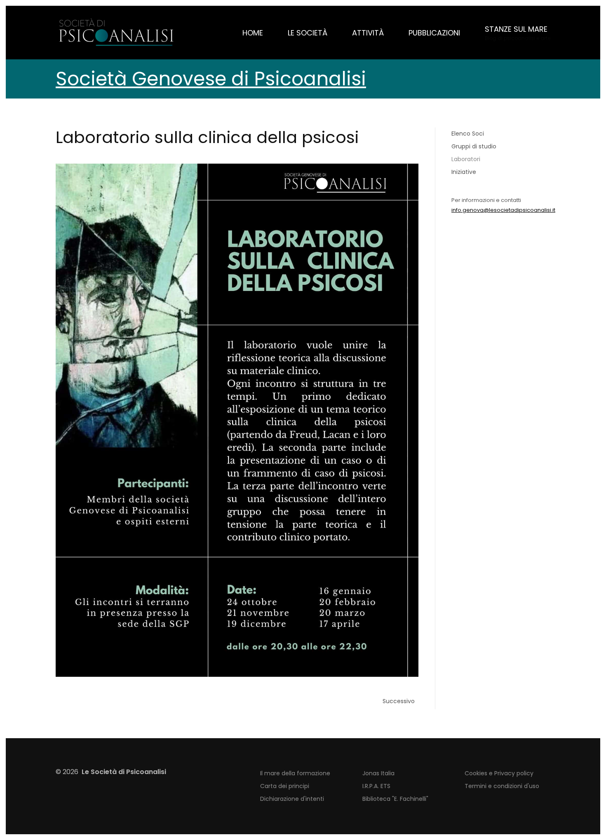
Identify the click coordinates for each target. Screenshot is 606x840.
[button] (517, 32)
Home (252, 33)
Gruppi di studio (473, 146)
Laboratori (465, 159)
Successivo (399, 701)
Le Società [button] (307, 33)
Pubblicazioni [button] (434, 33)
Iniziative (463, 172)
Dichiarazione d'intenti (292, 799)
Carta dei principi (284, 786)
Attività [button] (368, 33)
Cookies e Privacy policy (499, 773)
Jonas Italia (378, 773)
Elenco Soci (467, 133)
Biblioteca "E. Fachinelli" (395, 799)
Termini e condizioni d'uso (502, 786)
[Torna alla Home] (117, 32)
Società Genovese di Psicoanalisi (211, 79)
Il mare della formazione (295, 773)
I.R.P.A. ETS (376, 786)
